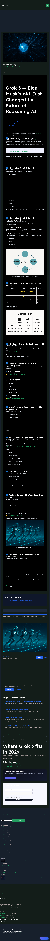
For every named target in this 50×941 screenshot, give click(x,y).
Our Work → (39, 657)
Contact (1, 893)
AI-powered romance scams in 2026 (13, 765)
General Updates (4, 836)
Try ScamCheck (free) (29, 778)
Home (1, 886)
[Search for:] (9, 820)
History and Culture (5, 840)
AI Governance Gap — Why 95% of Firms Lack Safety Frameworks (21, 446)
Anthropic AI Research (10, 734)
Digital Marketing (4, 834)
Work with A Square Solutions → (21, 151)
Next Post (46, 814)
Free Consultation (18, 689)
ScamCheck (11, 151)
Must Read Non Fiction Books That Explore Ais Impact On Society (21, 602)
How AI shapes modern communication (15, 398)
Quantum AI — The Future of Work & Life (16, 374)
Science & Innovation (5, 844)
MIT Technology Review (18, 734)
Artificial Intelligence (8, 66)
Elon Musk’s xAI (38, 139)
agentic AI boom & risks (12, 351)
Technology (3, 850)
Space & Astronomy (5, 846)
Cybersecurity (4, 832)
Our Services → (9, 689)
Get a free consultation (10, 778)
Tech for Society (4, 848)
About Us (2, 892)
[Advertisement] (25, 18)
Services (1, 887)
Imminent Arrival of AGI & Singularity (15, 515)
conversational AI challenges (14, 121)
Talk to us (45, 657)
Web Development (4, 852)
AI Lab (1, 895)
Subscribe (18, 799)
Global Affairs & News (5, 838)
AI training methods (12, 123)
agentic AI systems (12, 119)
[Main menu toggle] (47, 5)
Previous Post (4, 814)
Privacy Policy (8, 797)
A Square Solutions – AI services (12, 766)
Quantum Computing (5, 842)
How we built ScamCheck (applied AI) (13, 763)
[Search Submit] (14, 820)
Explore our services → (7, 619)
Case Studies (3, 830)
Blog (1, 890)
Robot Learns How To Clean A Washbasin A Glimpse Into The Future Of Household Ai (25, 599)
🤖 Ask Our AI (44, 938)
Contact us (20, 778)
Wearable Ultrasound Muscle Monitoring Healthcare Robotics (20, 600)
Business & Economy (5, 828)
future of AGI (11, 125)
